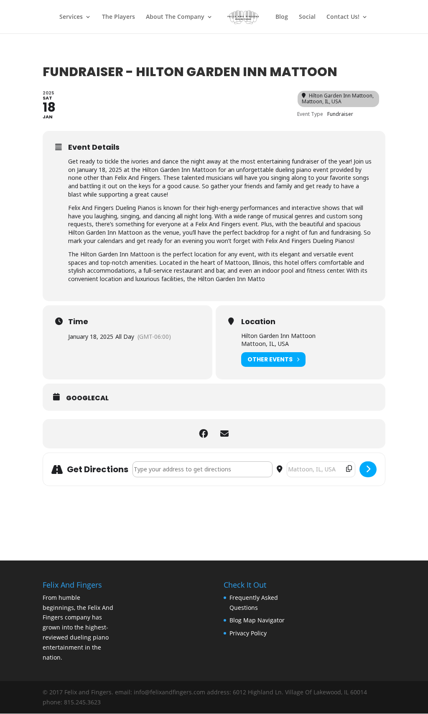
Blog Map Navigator (257, 620)
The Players (118, 17)
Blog (281, 17)
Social (307, 17)
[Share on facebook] (203, 433)
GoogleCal (87, 398)
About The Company (175, 17)
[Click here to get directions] (368, 469)
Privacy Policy (248, 633)
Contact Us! (342, 17)
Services (71, 17)
